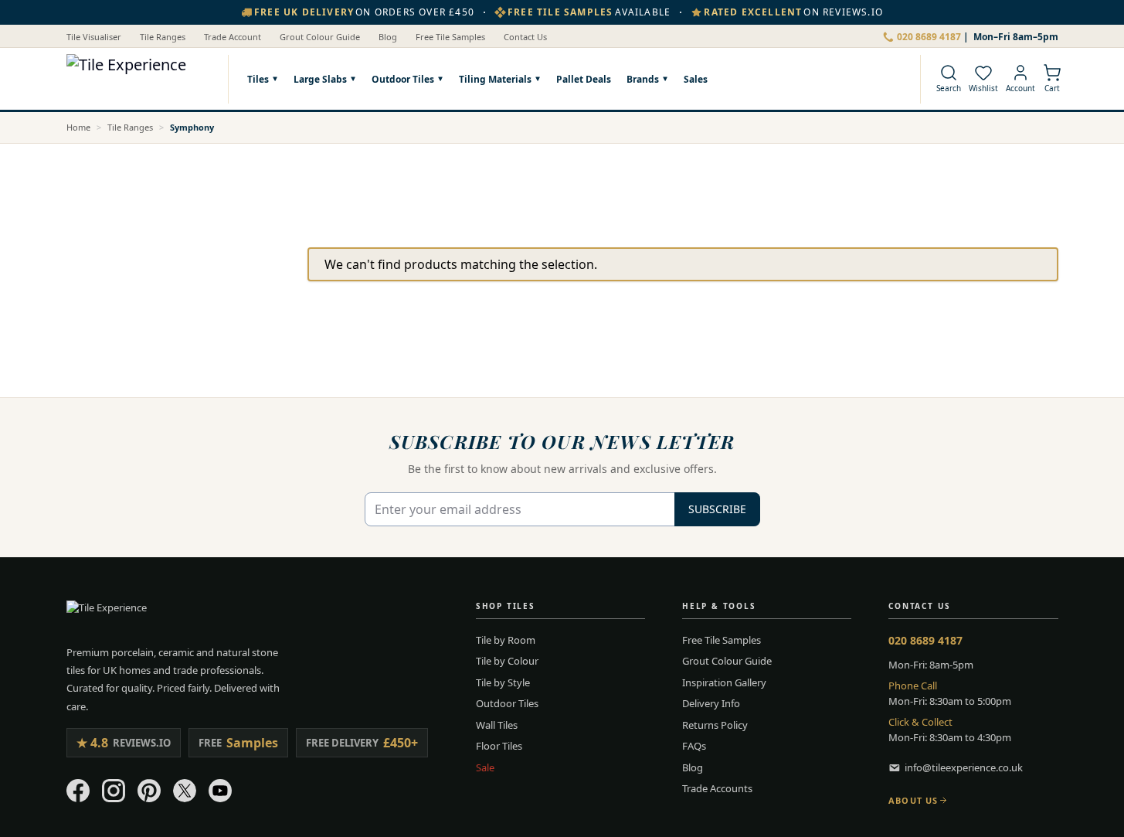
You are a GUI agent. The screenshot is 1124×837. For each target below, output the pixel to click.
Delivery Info (711, 703)
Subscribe (717, 509)
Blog (388, 37)
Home (78, 127)
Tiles (258, 79)
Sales (696, 78)
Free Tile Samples (450, 37)
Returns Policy (715, 725)
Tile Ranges (162, 37)
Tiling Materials (495, 79)
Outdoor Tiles (403, 79)
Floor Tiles (499, 746)
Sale (485, 767)
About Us (913, 800)
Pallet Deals (583, 78)
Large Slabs (320, 79)
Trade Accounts (717, 788)
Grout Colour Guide (320, 37)
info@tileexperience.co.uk (964, 767)
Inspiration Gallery (724, 682)
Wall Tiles (497, 725)
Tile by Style (503, 682)
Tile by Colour (507, 661)
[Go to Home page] (139, 79)
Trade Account (232, 37)
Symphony (192, 127)
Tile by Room (505, 640)
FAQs (694, 746)
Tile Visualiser (93, 37)
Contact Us (525, 37)
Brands (643, 79)
